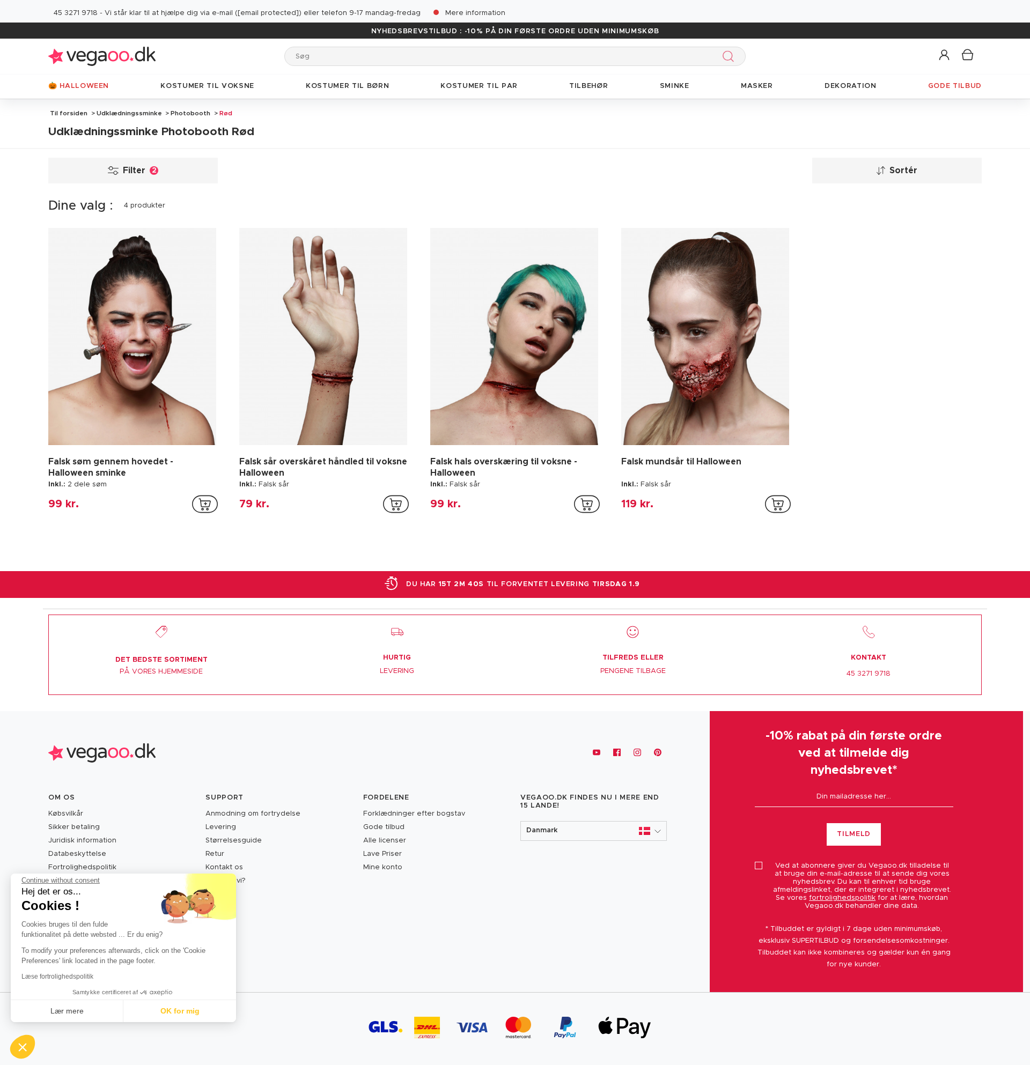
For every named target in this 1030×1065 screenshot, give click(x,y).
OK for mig (180, 1011)
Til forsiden (68, 113)
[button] (945, 55)
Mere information (475, 13)
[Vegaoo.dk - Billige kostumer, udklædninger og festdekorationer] (102, 56)
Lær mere (67, 1011)
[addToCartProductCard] (205, 504)
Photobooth (190, 113)
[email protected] (268, 13)
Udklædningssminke (129, 113)
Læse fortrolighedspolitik (57, 976)
